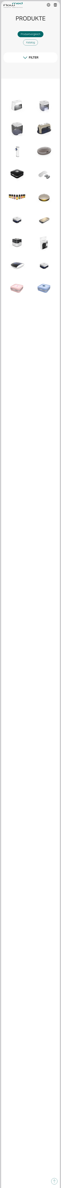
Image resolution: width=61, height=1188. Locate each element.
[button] (48, 5)
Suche (12, 71)
